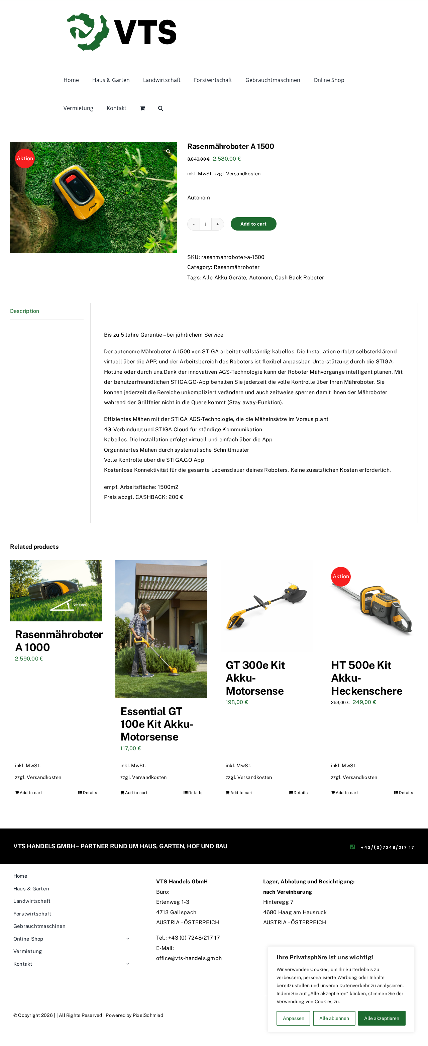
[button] (160, 107)
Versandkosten (243, 173)
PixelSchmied (148, 1015)
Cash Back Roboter (299, 277)
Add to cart (253, 224)
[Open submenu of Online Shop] (127, 939)
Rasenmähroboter (236, 267)
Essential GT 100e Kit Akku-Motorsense (157, 724)
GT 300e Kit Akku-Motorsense (255, 678)
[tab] (47, 311)
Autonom (260, 277)
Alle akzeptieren (381, 1018)
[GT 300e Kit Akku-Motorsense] (267, 606)
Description (24, 311)
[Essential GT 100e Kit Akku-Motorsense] (161, 629)
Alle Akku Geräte (224, 277)
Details (90, 792)
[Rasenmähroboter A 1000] (56, 590)
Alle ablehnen (334, 1018)
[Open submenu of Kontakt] (127, 964)
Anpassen (293, 1018)
